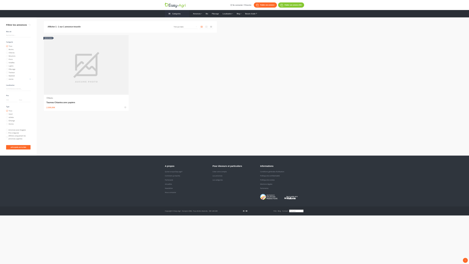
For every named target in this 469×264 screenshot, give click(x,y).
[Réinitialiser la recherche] (30, 24)
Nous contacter (170, 192)
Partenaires (264, 188)
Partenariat (169, 180)
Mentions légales (266, 184)
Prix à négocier (13, 133)
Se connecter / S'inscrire (241, 5)
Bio (207, 14)
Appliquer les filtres (18, 147)
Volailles (12, 62)
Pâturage (215, 14)
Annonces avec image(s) (17, 130)
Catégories (176, 14)
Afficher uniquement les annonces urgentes (17, 137)
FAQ (275, 211)
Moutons (12, 56)
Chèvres (12, 53)
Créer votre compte (220, 171)
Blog (239, 14)
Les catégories (218, 180)
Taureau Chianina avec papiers (60, 102)
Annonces (197, 14)
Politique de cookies (267, 180)
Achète (11, 117)
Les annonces (217, 176)
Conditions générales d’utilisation (272, 171)
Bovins (11, 49)
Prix (7, 95)
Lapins (11, 66)
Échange (12, 121)
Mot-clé (8, 32)
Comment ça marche (172, 176)
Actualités (168, 184)
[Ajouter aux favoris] (125, 108)
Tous (10, 46)
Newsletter (169, 188)
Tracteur (12, 72)
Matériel (12, 76)
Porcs (11, 59)
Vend (10, 114)
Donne (11, 124)
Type (7, 107)
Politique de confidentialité (270, 176)
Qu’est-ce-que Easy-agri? (173, 171)
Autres (11, 79)
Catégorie (9, 42)
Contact (285, 211)
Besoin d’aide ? (251, 14)
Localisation (227, 14)
